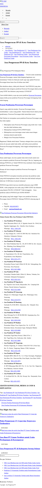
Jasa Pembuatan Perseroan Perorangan (15, 153)
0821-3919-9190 (15, 320)
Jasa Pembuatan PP (8, 392)
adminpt (7, 46)
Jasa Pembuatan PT (15, 52)
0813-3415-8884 (15, 269)
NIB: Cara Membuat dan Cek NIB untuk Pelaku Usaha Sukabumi (23, 465)
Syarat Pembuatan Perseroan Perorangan (16, 105)
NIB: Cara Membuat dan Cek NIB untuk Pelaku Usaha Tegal (21, 468)
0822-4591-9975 (15, 381)
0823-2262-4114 (15, 279)
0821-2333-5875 (15, 361)
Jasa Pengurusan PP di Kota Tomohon (11, 397)
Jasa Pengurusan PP (34, 395)
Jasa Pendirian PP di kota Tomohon (18, 395)
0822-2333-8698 (15, 330)
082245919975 (14, 206)
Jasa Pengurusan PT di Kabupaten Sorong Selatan (20, 449)
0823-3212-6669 (15, 289)
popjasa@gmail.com (15, 209)
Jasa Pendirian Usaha (20, 54)
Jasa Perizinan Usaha (26, 56)
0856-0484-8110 (15, 249)
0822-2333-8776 (15, 300)
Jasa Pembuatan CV (20, 50)
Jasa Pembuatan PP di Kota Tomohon (26, 392)
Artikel (6, 31)
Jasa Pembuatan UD (29, 52)
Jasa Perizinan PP (28, 397)
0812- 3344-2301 (16, 228)
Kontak (6, 34)
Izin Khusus (9, 50)
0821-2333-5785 (15, 351)
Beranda (6, 28)
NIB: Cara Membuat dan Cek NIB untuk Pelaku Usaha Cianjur (22, 463)
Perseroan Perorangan (35, 95)
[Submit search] (20, 38)
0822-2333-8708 (15, 310)
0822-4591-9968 (15, 371)
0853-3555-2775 (15, 259)
